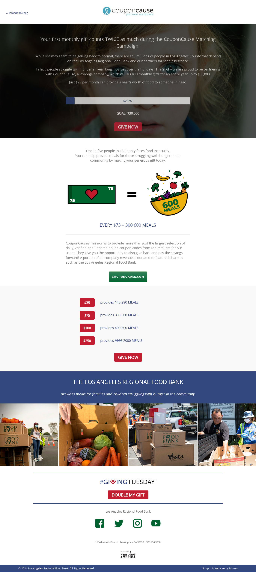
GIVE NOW (128, 127)
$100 (87, 328)
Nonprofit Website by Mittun (220, 568)
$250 (87, 340)
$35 (87, 302)
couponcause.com (128, 276)
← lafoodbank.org (17, 13)
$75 (87, 315)
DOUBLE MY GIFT (128, 495)
